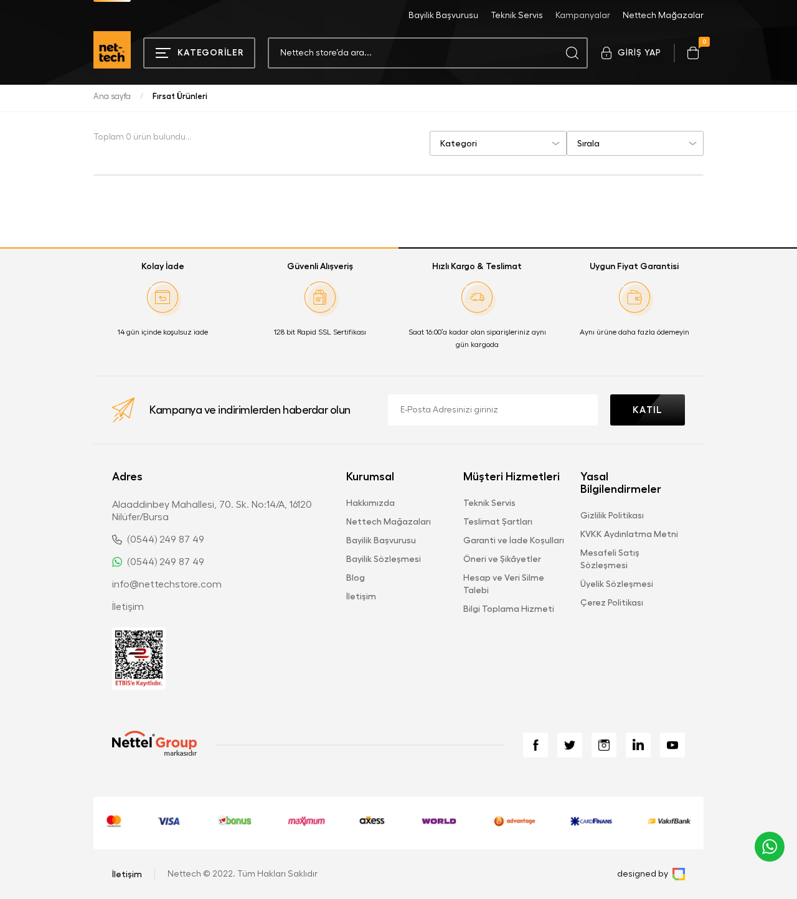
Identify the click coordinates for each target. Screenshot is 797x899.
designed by (642, 874)
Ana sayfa (112, 96)
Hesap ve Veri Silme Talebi (503, 583)
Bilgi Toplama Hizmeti (508, 608)
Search (572, 53)
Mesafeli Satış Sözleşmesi (609, 558)
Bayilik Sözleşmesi (383, 558)
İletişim (128, 607)
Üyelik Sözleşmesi (616, 583)
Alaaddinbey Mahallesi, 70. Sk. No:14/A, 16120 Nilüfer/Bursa (212, 511)
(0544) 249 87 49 (165, 540)
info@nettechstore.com (167, 584)
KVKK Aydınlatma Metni (629, 534)
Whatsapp (770, 847)
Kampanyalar (582, 15)
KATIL (648, 410)
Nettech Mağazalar (663, 15)
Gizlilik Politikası (612, 515)
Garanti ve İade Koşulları (513, 540)
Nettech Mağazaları (388, 521)
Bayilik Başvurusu (443, 15)
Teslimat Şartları (497, 521)
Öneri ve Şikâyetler (502, 558)
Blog (355, 577)
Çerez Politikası (611, 602)
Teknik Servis (517, 15)
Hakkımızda (370, 502)
